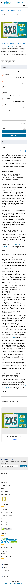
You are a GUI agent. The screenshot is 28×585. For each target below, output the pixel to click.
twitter (5, 564)
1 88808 (20, 2)
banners (4, 335)
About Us (3, 479)
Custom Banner (15, 154)
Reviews (5, 392)
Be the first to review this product (6, 59)
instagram (6, 570)
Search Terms (4, 491)
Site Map (3, 488)
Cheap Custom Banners (7, 525)
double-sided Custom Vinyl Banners (17, 197)
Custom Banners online (7, 211)
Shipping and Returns (6, 515)
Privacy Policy (8, 583)
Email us (3, 553)
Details (5, 148)
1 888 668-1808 (8, 547)
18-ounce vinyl (11, 337)
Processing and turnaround (8, 522)
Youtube (5, 576)
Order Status (4, 509)
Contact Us (4, 482)
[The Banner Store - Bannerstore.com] (7, 2)
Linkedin (5, 567)
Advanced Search (5, 494)
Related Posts (7, 395)
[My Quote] (26, 5)
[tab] (14, 67)
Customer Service (5, 485)
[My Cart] (26, 3)
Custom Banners (12, 46)
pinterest (6, 573)
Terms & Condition (17, 583)
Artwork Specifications (7, 512)
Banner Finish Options (6, 519)
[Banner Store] (9, 542)
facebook (5, 562)
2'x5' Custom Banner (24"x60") (14, 436)
